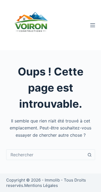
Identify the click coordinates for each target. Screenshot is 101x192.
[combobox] (45, 154)
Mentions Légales (41, 185)
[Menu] (92, 25)
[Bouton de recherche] (90, 155)
